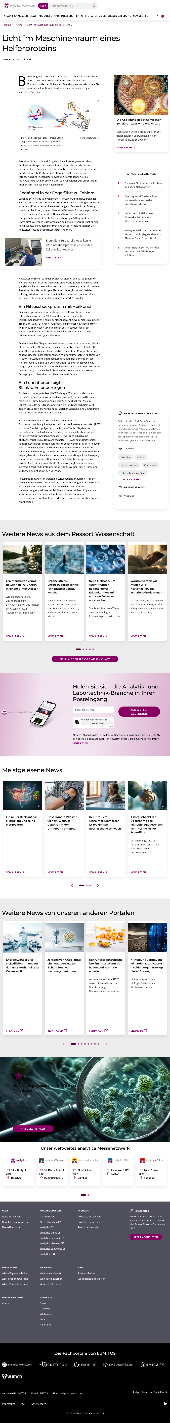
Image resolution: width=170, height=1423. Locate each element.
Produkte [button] (45, 15)
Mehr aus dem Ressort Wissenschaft (85, 659)
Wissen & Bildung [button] (119, 15)
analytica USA (48, 1254)
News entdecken (11, 1216)
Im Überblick (47, 1216)
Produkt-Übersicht (88, 1227)
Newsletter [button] (141, 15)
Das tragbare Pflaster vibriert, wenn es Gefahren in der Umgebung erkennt (142, 200)
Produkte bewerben (89, 1222)
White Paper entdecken (15, 1273)
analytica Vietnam (50, 1243)
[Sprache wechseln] (163, 16)
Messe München (49, 1222)
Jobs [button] (102, 15)
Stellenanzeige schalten (91, 1278)
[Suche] (94, 6)
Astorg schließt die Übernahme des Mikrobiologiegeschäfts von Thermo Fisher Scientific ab (143, 234)
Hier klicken (97, 722)
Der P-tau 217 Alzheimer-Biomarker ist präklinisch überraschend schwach (139, 217)
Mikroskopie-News (33, 1128)
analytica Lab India (51, 1238)
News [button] (33, 15)
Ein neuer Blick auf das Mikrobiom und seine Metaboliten (144, 184)
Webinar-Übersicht (50, 1284)
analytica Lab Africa (51, 1248)
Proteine (35, 92)
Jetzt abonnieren (146, 1237)
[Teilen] (157, 16)
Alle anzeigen (132, 479)
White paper (47, 1314)
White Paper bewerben (15, 1278)
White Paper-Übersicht (15, 1284)
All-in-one (45, 1324)
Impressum (8, 1403)
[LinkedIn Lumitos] (165, 1403)
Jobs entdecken (86, 1273)
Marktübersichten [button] (66, 15)
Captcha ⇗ (106, 726)
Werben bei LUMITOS (14, 1393)
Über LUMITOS (39, 1393)
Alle (42, 5)
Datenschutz (38, 1403)
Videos (5, 1303)
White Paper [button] (89, 15)
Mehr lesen (80, 743)
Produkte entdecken (89, 1216)
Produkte (45, 1308)
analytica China (49, 1232)
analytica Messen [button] (16, 15)
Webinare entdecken (51, 1273)
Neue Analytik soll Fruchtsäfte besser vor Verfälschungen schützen (142, 251)
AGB (23, 1403)
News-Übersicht (11, 1227)
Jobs (42, 1319)
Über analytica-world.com (68, 1393)
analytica (45, 1227)
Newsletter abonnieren (139, 711)
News (43, 1303)
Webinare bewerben (51, 1278)
